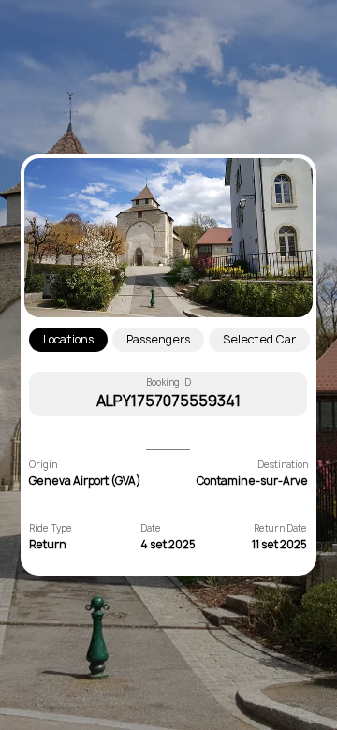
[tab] (68, 340)
